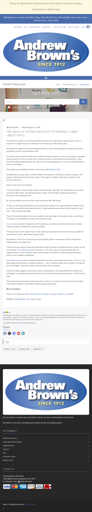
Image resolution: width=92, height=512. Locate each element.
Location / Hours (59, 27)
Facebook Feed (8, 446)
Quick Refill (46, 27)
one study (12, 224)
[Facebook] (88, 27)
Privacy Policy (8, 460)
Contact (6, 449)
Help (25, 27)
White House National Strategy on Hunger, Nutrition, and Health (49, 294)
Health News (16, 107)
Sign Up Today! (73, 27)
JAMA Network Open (53, 169)
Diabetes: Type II (10, 349)
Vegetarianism (38, 349)
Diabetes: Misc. (24, 349)
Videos (33, 107)
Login (83, 27)
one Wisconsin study (26, 250)
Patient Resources (70, 84)
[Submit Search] (83, 102)
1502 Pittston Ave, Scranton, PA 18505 (18, 17)
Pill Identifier (35, 27)
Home (58, 84)
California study (16, 260)
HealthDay (18, 323)
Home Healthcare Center (12, 442)
